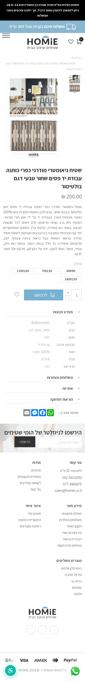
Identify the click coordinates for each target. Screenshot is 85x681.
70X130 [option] (47, 271)
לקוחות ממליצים (30, 482)
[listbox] (42, 276)
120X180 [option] (23, 271)
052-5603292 (72, 477)
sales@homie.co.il (68, 490)
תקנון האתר (74, 526)
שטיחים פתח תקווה (69, 545)
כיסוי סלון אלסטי (71, 568)
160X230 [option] (71, 279)
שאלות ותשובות (72, 513)
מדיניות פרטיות (72, 532)
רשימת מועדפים (30, 526)
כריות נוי (76, 581)
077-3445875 (72, 484)
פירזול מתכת (73, 574)
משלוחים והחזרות (70, 519)
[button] (10, 670)
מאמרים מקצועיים (29, 476)
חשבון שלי (34, 513)
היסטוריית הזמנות (29, 519)
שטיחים (77, 587)
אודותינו (36, 470)
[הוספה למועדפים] (16, 294)
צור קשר (35, 489)
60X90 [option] (70, 271)
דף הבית (76, 57)
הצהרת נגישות (72, 539)
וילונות (78, 593)
